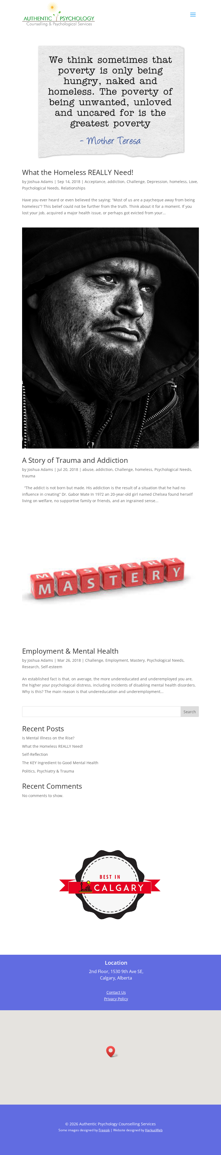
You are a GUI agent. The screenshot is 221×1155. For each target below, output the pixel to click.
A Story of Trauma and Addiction (75, 460)
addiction (116, 181)
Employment (116, 660)
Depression (157, 181)
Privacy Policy (116, 998)
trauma (28, 475)
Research (30, 666)
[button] (112, 1052)
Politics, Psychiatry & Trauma (48, 771)
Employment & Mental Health (70, 651)
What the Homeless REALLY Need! (77, 172)
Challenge (136, 181)
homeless (178, 181)
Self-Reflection (35, 754)
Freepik (104, 1130)
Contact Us (116, 992)
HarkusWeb (154, 1130)
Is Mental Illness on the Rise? (48, 737)
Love (193, 181)
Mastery (137, 660)
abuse (88, 469)
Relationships (73, 188)
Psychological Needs (40, 188)
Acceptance (95, 181)
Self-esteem (51, 666)
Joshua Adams (40, 181)
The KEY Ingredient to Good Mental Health (60, 762)
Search (190, 711)
